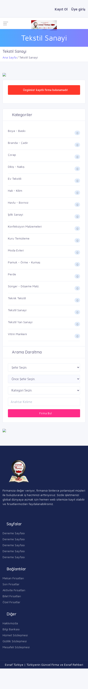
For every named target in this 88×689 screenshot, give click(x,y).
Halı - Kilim (15, 190)
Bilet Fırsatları (12, 596)
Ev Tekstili (14, 178)
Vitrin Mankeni (17, 334)
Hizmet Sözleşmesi (15, 635)
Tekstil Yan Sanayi (20, 322)
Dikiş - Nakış (16, 166)
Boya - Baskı (16, 131)
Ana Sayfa (10, 57)
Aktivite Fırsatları (14, 590)
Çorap (12, 154)
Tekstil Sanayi (17, 310)
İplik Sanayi (15, 214)
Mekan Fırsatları (13, 578)
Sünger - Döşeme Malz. (23, 286)
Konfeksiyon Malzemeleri (25, 226)
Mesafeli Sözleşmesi (16, 647)
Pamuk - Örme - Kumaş (24, 262)
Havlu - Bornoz (18, 202)
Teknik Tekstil (17, 298)
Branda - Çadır (18, 143)
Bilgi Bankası (11, 629)
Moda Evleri (16, 250)
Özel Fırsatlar (11, 602)
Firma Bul (45, 413)
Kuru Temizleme (18, 238)
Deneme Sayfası (14, 533)
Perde (12, 274)
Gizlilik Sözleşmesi (15, 641)
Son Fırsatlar (11, 584)
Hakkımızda (10, 623)
